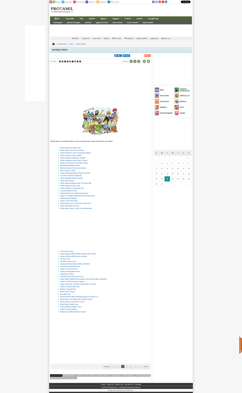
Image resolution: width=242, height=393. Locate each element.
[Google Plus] (162, 2)
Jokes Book (116, 375)
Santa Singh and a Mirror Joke (70, 148)
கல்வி (81, 18)
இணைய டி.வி (166, 38)
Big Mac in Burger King (68, 289)
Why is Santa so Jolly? (67, 170)
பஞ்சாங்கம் (88, 22)
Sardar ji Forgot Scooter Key (69, 287)
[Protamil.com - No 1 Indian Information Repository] (63, 11)
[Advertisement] (140, 10)
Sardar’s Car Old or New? (69, 269)
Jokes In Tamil (89, 375)
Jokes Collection (143, 375)
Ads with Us (129, 384)
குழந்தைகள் (154, 38)
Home (103, 384)
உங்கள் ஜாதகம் (58, 22)
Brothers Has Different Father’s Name (73, 312)
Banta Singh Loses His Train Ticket (72, 150)
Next (146, 366)
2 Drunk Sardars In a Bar (68, 191)
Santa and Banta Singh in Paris (71, 307)
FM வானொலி (129, 38)
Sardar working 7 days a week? (71, 155)
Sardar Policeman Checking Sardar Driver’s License (78, 284)
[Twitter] (156, 2)
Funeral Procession (66, 251)
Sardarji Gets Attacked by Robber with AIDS (75, 264)
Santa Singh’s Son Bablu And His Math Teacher (76, 299)
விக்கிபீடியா (75, 38)
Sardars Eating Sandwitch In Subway (72, 158)
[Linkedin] (166, 2)
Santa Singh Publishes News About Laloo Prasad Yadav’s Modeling (83, 279)
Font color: (53, 61)
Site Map (138, 384)
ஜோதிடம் (104, 18)
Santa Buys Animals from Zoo (70, 266)
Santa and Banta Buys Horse (70, 271)
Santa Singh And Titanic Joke (70, 186)
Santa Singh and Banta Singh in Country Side (75, 183)
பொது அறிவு (70, 18)
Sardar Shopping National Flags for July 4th (75, 173)
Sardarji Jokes (81, 44)
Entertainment (62, 44)
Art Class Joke (65, 259)
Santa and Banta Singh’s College (71, 178)
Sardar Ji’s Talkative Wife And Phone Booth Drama (77, 196)
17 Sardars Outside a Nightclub (71, 176)
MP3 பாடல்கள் (116, 38)
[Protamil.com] (51, 2)
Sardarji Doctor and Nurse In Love (71, 276)
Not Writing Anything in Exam (70, 165)
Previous (107, 366)
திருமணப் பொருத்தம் (73, 22)
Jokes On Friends (58, 378)
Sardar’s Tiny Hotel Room (69, 201)
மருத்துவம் (115, 18)
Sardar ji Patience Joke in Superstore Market (75, 153)
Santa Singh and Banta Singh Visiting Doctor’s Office (78, 254)
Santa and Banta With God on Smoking (73, 256)
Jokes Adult (71, 378)
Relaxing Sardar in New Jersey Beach (73, 168)
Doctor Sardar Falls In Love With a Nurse (74, 163)
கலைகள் (140, 18)
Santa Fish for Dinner (67, 292)
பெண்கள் (128, 18)
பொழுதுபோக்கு (153, 18)
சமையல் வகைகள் (132, 22)
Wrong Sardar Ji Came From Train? (72, 302)
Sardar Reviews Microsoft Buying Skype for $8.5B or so (79, 297)
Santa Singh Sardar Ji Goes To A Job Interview (76, 208)
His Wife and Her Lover (68, 261)
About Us (110, 384)
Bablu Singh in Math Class (69, 304)
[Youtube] (159, 2)
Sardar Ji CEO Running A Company (72, 281)
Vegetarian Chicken (67, 274)
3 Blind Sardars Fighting (68, 198)
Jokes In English (103, 375)
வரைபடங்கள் (97, 38)
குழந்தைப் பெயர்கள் (102, 22)
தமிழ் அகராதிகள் (148, 22)
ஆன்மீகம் (92, 18)
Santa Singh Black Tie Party (69, 206)
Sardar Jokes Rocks (67, 181)
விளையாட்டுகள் (118, 22)
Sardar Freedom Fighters (68, 309)
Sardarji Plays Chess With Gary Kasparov (74, 193)
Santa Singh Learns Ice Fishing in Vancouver (75, 203)
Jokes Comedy (128, 375)
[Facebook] (153, 2)
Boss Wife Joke (65, 294)
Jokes (71, 44)
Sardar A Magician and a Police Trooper (73, 160)
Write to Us (119, 384)
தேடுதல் (106, 38)
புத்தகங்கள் (85, 38)
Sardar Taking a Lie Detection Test (72, 188)
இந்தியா (57, 18)
